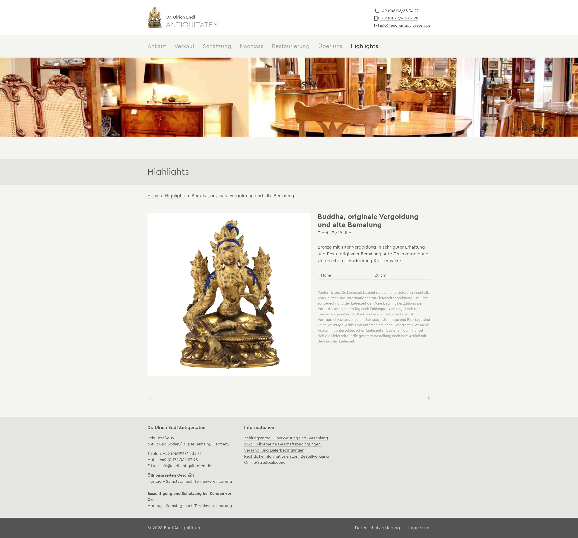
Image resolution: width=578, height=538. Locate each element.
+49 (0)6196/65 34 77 (399, 11)
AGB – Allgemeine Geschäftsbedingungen (282, 444)
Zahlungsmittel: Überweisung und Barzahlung (286, 438)
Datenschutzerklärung (377, 528)
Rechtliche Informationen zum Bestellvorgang (286, 456)
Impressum (419, 528)
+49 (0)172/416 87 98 (399, 18)
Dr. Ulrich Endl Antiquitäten (182, 17)
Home (153, 195)
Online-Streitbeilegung (265, 462)
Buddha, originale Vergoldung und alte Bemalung (243, 195)
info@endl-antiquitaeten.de (405, 25)
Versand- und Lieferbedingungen (274, 450)
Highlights (175, 195)
